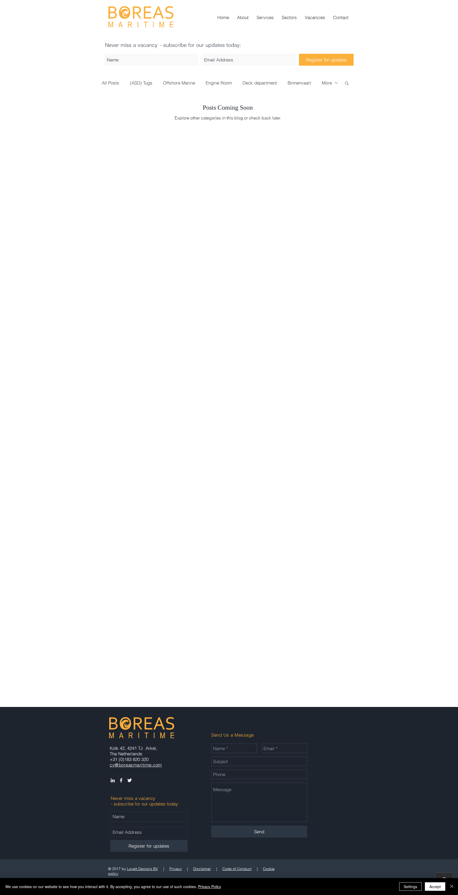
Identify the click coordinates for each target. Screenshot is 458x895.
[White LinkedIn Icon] (113, 780)
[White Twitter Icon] (130, 780)
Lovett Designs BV (142, 868)
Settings (410, 886)
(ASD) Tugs (141, 83)
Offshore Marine (179, 83)
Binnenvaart (299, 83)
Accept (435, 886)
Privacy (175, 868)
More (327, 83)
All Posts (110, 83)
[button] (346, 83)
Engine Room (219, 83)
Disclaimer (202, 868)
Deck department (260, 83)
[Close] (451, 886)
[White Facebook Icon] (121, 780)
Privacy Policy (209, 886)
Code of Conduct (237, 868)
